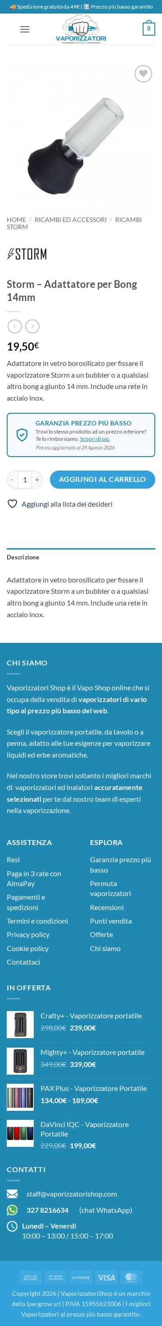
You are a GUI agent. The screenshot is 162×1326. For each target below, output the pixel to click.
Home (16, 219)
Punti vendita (111, 920)
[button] (24, 29)
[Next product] (15, 326)
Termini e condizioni (37, 920)
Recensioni (107, 907)
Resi (13, 859)
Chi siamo (105, 948)
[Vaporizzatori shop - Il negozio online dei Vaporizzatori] (81, 29)
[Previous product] (32, 326)
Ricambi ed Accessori (71, 219)
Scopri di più (94, 438)
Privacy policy (28, 934)
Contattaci (23, 961)
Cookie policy (28, 948)
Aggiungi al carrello (102, 479)
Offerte (101, 934)
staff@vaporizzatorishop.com (72, 1193)
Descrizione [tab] (23, 557)
